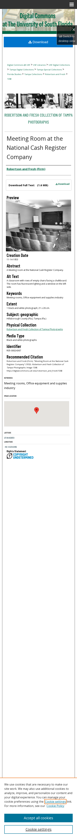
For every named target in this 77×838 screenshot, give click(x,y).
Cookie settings (55, 802)
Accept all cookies (38, 818)
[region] (38, 808)
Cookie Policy (55, 806)
